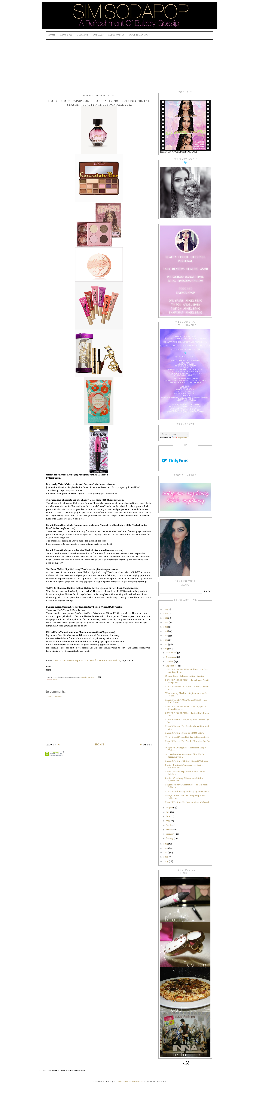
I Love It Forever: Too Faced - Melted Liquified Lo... (187, 727)
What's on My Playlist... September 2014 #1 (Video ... (185, 749)
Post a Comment (55, 697)
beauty (55, 680)
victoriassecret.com (63, 660)
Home (51, 35)
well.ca (116, 660)
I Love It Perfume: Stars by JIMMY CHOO (184, 733)
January (170, 838)
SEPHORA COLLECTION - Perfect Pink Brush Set (187, 714)
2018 (165, 631)
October (170, 661)
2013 (165, 844)
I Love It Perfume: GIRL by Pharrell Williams (186, 761)
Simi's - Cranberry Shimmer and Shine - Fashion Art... (185, 779)
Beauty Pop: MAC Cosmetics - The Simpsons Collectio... (186, 786)
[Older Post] (146, 745)
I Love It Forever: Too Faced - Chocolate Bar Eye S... (187, 742)
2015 (165, 644)
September (171, 666)
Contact (82, 35)
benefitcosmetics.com (100, 660)
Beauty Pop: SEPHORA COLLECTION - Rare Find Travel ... (186, 701)
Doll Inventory (139, 35)
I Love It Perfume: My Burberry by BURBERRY (187, 791)
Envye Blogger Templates (131, 1082)
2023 (166, 609)
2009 (166, 861)
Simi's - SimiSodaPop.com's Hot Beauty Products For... (184, 766)
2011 (165, 852)
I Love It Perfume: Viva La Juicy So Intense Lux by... (187, 721)
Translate (182, 437)
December (171, 652)
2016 (165, 640)
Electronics (116, 35)
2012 (165, 848)
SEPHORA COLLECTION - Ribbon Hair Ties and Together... (186, 671)
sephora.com (81, 660)
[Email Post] (99, 677)
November (171, 657)
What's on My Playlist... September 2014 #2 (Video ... (186, 694)
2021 (165, 618)
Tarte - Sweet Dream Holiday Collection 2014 (187, 737)
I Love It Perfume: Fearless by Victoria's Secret (187, 802)
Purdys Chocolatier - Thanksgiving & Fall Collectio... (185, 797)
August (169, 807)
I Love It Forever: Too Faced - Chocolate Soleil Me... (187, 688)
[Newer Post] (53, 745)
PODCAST (98, 35)
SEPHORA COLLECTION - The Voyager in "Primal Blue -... (185, 708)
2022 (166, 613)
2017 (165, 635)
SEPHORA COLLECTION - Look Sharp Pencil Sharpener (187, 681)
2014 (165, 648)
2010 (165, 857)
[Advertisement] (129, 63)
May (168, 820)
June (168, 816)
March (169, 829)
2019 (165, 627)
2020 (166, 622)
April (168, 825)
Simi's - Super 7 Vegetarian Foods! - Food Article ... (185, 773)
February (170, 834)
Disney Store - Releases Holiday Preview (185, 676)
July (168, 812)
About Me (66, 35)
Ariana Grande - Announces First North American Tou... (184, 755)
